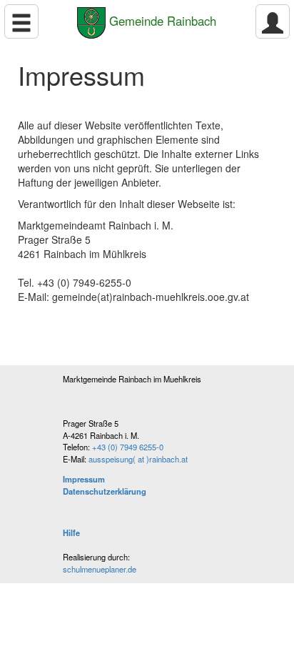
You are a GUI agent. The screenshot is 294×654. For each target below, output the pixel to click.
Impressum (84, 479)
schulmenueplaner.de (99, 569)
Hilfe (71, 532)
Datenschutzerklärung (104, 491)
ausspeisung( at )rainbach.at (138, 459)
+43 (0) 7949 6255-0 (127, 446)
